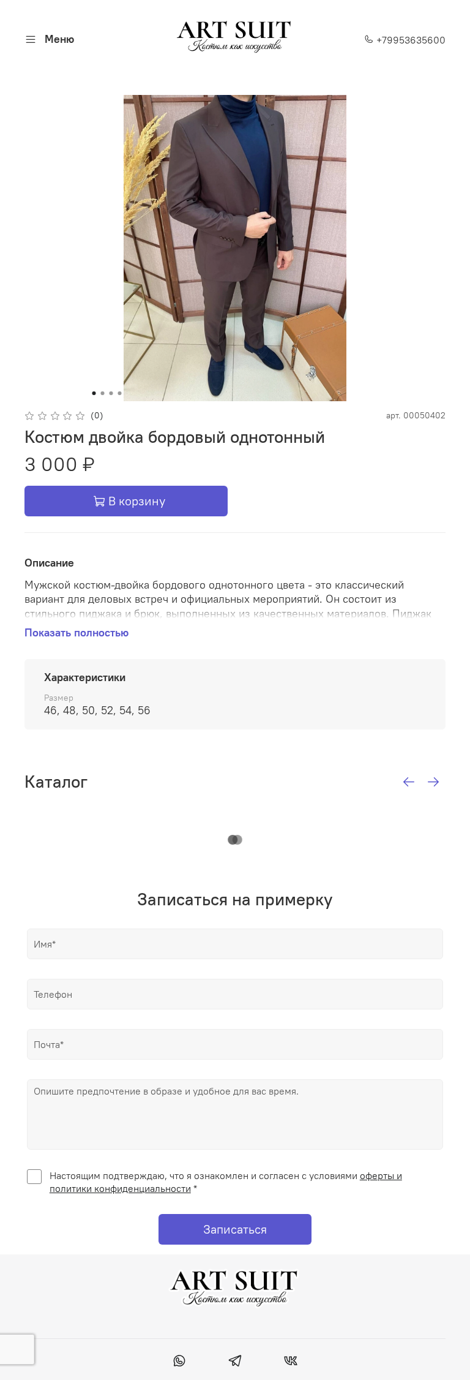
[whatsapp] (179, 1362)
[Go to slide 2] (103, 393)
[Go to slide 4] (120, 393)
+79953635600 (410, 40)
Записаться (235, 1229)
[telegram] (235, 1362)
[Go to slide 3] (111, 393)
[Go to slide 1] (94, 393)
